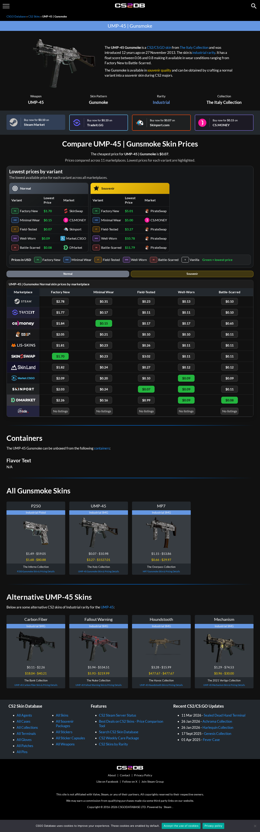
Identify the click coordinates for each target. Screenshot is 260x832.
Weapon (35, 96)
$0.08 (229, 400)
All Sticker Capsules (70, 738)
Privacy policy (213, 825)
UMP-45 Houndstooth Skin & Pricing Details (161, 685)
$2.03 (60, 389)
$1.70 (60, 356)
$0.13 (186, 301)
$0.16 (104, 400)
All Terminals (26, 733)
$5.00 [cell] (129, 220)
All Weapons (65, 744)
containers (102, 448)
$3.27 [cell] (129, 229)
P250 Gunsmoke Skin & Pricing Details (36, 571)
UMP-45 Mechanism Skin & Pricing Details (224, 685)
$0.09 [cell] (46, 238)
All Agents (24, 715)
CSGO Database (16, 16)
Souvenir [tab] (192, 273)
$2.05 (60, 334)
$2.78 (60, 301)
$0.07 (146, 389)
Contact (125, 775)
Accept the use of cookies (181, 825)
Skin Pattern (98, 96)
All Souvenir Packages (65, 723)
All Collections (27, 727)
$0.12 (186, 367)
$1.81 (60, 345)
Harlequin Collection (218, 727)
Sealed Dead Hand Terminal (224, 715)
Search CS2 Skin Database (118, 732)
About (112, 775)
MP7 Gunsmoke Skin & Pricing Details (161, 571)
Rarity (161, 96)
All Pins (22, 752)
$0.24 (104, 367)
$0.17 (104, 312)
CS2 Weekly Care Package (119, 738)
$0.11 (146, 312)
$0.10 (229, 301)
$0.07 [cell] (48, 229)
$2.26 (60, 400)
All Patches (25, 746)
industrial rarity (203, 52)
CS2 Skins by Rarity (113, 744)
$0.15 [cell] (48, 220)
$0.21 (104, 334)
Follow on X (129, 781)
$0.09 (186, 378)
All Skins (62, 715)
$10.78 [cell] (130, 238)
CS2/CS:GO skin (159, 47)
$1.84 (60, 323)
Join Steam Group (152, 781)
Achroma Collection (217, 721)
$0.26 (146, 345)
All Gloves (24, 740)
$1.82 (60, 367)
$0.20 (104, 378)
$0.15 (104, 323)
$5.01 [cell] (129, 211)
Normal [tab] (68, 273)
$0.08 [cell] (48, 247)
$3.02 (146, 356)
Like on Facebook (107, 781)
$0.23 (146, 301)
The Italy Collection (194, 47)
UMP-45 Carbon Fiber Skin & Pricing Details (35, 685)
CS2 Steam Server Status (117, 715)
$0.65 (229, 323)
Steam (167, 807)
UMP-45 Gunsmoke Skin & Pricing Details (98, 571)
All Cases (23, 721)
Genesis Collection (217, 733)
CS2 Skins (34, 16)
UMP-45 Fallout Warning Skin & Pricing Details (99, 685)
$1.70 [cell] (48, 211)
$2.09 (60, 378)
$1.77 (60, 312)
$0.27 (146, 367)
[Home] (130, 6)
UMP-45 (36, 102)
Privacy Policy (143, 775)
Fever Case (211, 740)
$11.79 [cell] (130, 247)
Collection (224, 96)
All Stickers (64, 732)
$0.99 (146, 400)
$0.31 (104, 301)
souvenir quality (159, 70)
